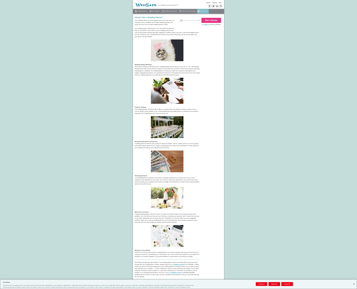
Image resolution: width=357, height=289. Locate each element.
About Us (208, 2)
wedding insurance (179, 264)
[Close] (354, 284)
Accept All (287, 284)
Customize (261, 284)
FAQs (220, 2)
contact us (207, 24)
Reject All (274, 284)
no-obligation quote (175, 272)
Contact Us (214, 2)
